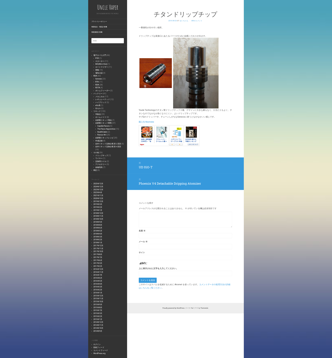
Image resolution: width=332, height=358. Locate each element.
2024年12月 (98, 187)
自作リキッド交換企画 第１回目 (108, 144)
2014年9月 (97, 331)
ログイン (97, 344)
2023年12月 (98, 190)
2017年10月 (98, 251)
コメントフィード (100, 350)
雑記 (95, 170)
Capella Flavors (103, 126)
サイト (142, 252)
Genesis (98, 79)
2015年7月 (97, 310)
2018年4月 (97, 234)
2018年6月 (97, 228)
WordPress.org (99, 353)
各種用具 (99, 167)
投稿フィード (98, 347)
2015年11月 (98, 298)
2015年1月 (97, 319)
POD (97, 58)
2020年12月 (98, 198)
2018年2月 (97, 240)
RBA (95, 76)
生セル (98, 108)
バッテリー (97, 94)
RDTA (97, 88)
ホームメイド (100, 117)
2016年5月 (97, 281)
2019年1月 (97, 210)
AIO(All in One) (101, 64)
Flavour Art (101, 135)
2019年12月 (98, 201)
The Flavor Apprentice (106, 129)
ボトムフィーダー (102, 91)
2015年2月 (97, 316)
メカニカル (99, 96)
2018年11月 (98, 216)
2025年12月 (98, 184)
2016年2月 (97, 290)
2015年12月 (98, 296)
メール (143, 241)
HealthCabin (102, 132)
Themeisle (204, 308)
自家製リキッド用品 (103, 120)
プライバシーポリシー (99, 21)
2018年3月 (97, 237)
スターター (99, 61)
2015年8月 (97, 307)
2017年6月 (97, 260)
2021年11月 (98, 195)
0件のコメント (196, 21)
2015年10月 (98, 301)
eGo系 (97, 105)
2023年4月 (97, 192)
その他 (96, 152)
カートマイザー (101, 67)
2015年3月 (97, 313)
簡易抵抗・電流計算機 (99, 27)
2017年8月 (97, 254)
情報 (97, 70)
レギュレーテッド (102, 99)
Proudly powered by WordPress (173, 308)
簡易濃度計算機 (96, 32)
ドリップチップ (101, 155)
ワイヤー (99, 158)
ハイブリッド (100, 102)
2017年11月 (98, 248)
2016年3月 (97, 287)
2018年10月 (98, 219)
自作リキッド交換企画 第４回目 (108, 147)
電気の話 (99, 73)
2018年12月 (98, 213)
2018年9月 (97, 222)
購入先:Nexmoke (146, 122)
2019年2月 (97, 207)
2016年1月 (97, 293)
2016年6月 (97, 278)
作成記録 (99, 141)
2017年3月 (97, 263)
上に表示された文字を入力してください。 (158, 268)
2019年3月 (97, 204)
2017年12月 (98, 245)
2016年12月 (98, 269)
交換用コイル (100, 161)
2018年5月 (97, 231)
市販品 (98, 114)
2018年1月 (97, 243)
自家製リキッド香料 (103, 123)
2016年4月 (97, 284)
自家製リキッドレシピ (104, 138)
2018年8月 (97, 225)
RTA (97, 82)
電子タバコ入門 (99, 55)
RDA (97, 85)
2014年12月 (98, 322)
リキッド (97, 111)
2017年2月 (97, 266)
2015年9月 (97, 304)
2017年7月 (97, 257)
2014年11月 (98, 325)
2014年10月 (98, 328)
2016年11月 (98, 272)
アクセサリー (100, 164)
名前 (142, 230)
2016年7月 (97, 275)
